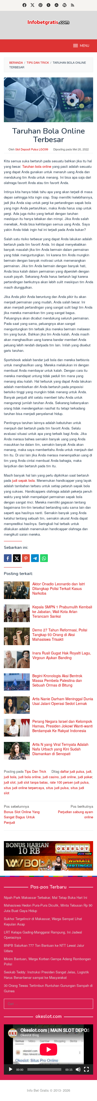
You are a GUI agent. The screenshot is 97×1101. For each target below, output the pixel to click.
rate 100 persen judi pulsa (69, 782)
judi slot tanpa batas (33, 782)
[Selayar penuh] (86, 1069)
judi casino (51, 776)
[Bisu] (78, 1069)
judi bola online (29, 776)
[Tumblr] (48, 5)
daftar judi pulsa (72, 771)
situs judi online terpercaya (24, 787)
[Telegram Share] (35, 558)
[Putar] (10, 1069)
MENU (84, 45)
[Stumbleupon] (57, 5)
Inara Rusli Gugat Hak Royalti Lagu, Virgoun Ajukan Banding (61, 655)
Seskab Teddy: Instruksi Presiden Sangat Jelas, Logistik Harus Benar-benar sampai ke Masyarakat (46, 974)
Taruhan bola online (36, 166)
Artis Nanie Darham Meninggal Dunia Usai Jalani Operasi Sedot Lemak (62, 701)
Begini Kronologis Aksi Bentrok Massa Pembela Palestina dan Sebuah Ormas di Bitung (57, 680)
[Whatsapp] (44, 558)
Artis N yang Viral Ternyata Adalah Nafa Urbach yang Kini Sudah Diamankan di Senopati (60, 749)
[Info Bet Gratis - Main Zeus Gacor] (48, 21)
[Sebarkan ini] (8, 558)
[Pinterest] (40, 5)
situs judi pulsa (57, 787)
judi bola (10, 776)
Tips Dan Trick (35, 771)
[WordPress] (65, 5)
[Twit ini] (17, 558)
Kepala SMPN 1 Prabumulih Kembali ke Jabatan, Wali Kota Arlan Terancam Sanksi (62, 611)
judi (88, 771)
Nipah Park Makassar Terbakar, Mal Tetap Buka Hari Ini (45, 897)
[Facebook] (24, 5)
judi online (68, 776)
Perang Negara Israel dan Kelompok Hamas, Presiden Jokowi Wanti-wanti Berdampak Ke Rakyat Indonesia (62, 726)
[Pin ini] (26, 558)
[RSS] (73, 5)
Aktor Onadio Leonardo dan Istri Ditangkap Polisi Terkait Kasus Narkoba (58, 588)
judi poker (85, 776)
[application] (48, 1049)
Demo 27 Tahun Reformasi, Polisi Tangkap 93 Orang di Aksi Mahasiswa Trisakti (59, 634)
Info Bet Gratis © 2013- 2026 (48, 1090)
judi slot (10, 782)
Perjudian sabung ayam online (75, 812)
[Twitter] (32, 5)
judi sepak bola (23, 480)
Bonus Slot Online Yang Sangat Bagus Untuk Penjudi (22, 814)
